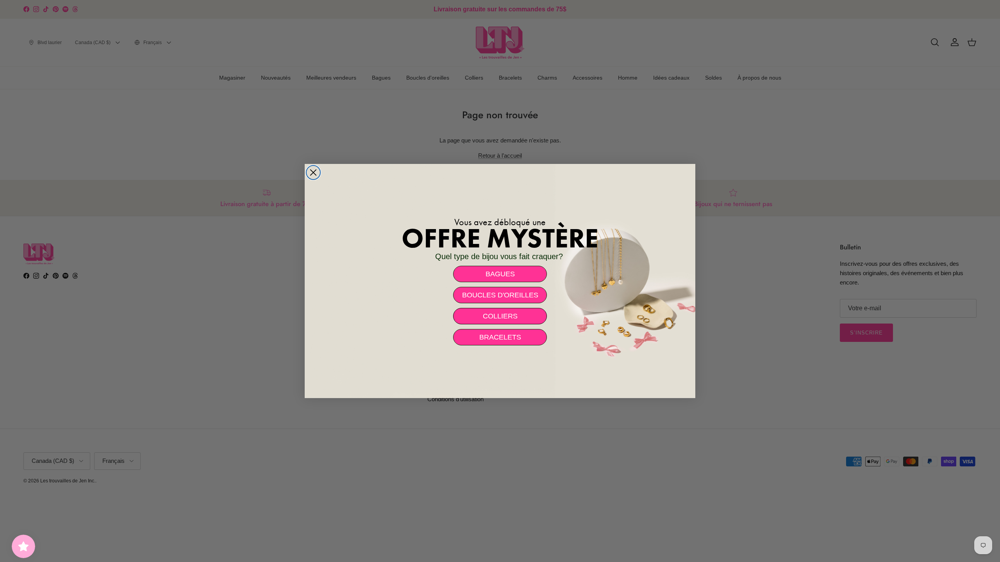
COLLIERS (500, 316)
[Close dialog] (313, 172)
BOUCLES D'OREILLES (500, 295)
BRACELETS (500, 337)
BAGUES (500, 274)
